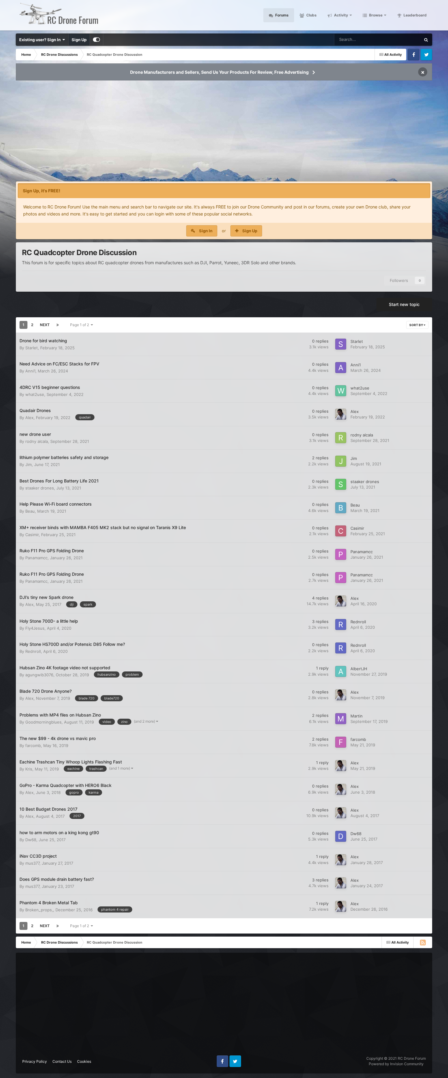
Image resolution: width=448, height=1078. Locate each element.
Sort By (416, 325)
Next (45, 324)
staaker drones (39, 488)
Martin (356, 715)
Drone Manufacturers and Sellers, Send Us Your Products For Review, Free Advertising (219, 72)
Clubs (311, 15)
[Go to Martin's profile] (340, 718)
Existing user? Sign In (40, 39)
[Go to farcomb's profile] (340, 742)
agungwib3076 (39, 674)
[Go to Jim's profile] (340, 461)
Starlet (31, 347)
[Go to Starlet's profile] (340, 344)
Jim (28, 464)
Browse (375, 15)
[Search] (426, 39)
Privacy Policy (34, 1061)
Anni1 (30, 370)
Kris (28, 769)
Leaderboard (415, 15)
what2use (34, 394)
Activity (340, 15)
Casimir (32, 534)
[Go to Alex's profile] (340, 414)
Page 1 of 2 (80, 324)
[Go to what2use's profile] (340, 390)
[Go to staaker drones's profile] (340, 484)
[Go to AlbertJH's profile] (340, 671)
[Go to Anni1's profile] (340, 367)
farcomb (33, 745)
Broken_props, (39, 909)
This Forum (402, 39)
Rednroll (358, 621)
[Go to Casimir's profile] (340, 530)
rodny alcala (36, 441)
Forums (281, 15)
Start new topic (404, 304)
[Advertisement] (224, 133)
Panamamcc (36, 557)
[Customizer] (96, 39)
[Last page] (57, 325)
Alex (29, 417)
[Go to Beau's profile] (340, 507)
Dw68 (30, 839)
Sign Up (79, 39)
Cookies (84, 1061)
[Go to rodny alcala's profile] (340, 437)
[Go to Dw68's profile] (340, 836)
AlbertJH (358, 668)
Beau (30, 511)
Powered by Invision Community (396, 1064)
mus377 (32, 863)
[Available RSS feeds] (422, 942)
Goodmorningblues (43, 722)
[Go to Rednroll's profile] (340, 624)
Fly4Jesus (34, 628)
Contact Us (62, 1061)
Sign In (205, 230)
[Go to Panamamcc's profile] (340, 554)
